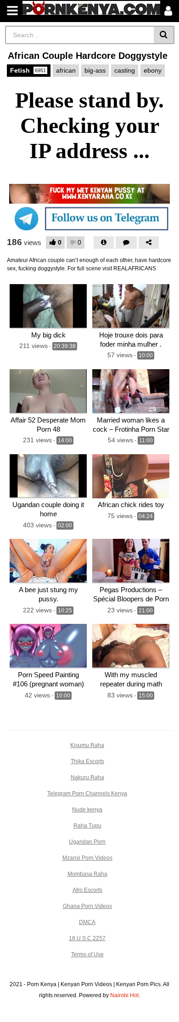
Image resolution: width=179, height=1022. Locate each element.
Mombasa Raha (87, 874)
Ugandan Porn (87, 842)
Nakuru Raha (87, 777)
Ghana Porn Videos (87, 906)
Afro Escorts (87, 890)
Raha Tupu (87, 825)
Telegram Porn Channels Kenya (87, 793)
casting (124, 70)
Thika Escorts (87, 761)
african (66, 70)
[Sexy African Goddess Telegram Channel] (89, 218)
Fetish (28, 70)
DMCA (87, 922)
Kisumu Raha (87, 745)
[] (164, 35)
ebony (153, 70)
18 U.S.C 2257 (87, 938)
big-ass (95, 70)
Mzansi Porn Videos (87, 858)
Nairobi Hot (124, 995)
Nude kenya (87, 809)
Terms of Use (87, 954)
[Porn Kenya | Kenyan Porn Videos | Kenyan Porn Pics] (91, 8)
